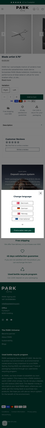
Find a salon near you (22, 230)
